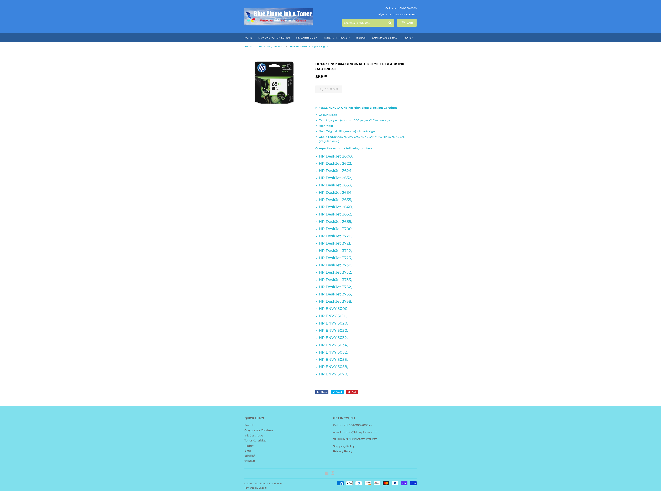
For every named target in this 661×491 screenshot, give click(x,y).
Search (249, 425)
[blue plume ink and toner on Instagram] (332, 473)
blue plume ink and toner (267, 483)
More (407, 37)
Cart (409, 22)
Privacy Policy (342, 451)
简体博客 (249, 461)
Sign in (382, 14)
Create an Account (405, 14)
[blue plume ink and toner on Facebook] (327, 473)
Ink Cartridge (306, 37)
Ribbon (361, 37)
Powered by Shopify (255, 487)
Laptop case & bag (385, 37)
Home (248, 37)
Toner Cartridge (336, 37)
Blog (247, 450)
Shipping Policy (344, 446)
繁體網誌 (249, 455)
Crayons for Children (274, 37)
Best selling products (271, 46)
